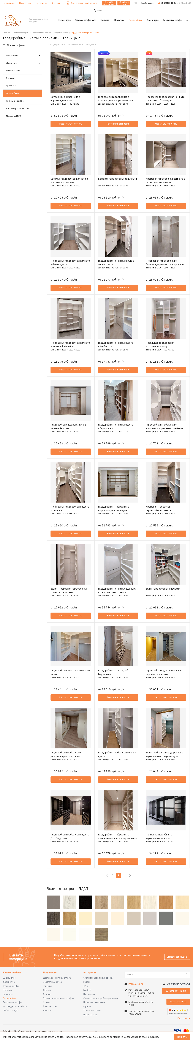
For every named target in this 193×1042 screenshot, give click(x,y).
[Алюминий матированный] (53, 902)
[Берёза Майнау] (182, 902)
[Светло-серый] (150, 918)
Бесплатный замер (52, 982)
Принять (182, 1036)
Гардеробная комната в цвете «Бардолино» (115, 426)
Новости (47, 1010)
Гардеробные (12, 93)
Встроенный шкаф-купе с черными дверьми (65, 98)
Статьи (46, 1002)
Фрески (87, 1006)
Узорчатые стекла (92, 1010)
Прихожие (11, 85)
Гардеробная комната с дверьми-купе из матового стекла (117, 590)
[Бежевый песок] (101, 918)
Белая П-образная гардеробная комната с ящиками (69, 590)
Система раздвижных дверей (98, 977)
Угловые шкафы (13, 70)
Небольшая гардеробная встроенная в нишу (160, 344)
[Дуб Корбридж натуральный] (69, 918)
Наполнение (89, 994)
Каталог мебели (12, 972)
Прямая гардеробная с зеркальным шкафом (159, 836)
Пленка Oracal (90, 1014)
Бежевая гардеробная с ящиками (117, 178)
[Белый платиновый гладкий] (182, 918)
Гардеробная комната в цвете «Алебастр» (115, 344)
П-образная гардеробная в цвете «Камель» (70, 508)
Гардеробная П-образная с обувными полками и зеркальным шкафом (117, 838)
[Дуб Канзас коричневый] (101, 934)
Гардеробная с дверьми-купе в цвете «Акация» (68, 426)
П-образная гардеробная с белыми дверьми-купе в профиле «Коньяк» (165, 264)
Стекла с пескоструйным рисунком (100, 998)
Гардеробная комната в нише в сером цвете (116, 262)
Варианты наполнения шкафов (58, 998)
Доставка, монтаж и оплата (57, 977)
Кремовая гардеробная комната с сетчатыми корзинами (165, 180)
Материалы (89, 972)
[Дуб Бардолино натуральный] (101, 902)
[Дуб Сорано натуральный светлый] (134, 902)
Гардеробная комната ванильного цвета (70, 672)
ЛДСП (86, 986)
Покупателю (50, 972)
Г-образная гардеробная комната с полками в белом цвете (165, 98)
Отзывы (47, 990)
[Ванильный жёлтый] (85, 918)
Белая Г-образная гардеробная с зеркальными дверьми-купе (164, 754)
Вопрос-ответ (50, 1006)
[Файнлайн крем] (150, 902)
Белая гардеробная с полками (163, 588)
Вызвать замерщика (109, 3)
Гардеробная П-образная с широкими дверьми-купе (113, 508)
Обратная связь (124, 3)
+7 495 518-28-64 (169, 3)
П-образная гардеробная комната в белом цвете (70, 262)
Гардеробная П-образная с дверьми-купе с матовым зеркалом (66, 756)
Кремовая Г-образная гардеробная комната (158, 508)
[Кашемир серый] (134, 918)
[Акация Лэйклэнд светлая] (117, 902)
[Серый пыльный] (166, 918)
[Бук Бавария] (166, 902)
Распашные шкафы (15, 101)
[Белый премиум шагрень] (69, 934)
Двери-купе (11, 63)
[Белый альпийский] (85, 934)
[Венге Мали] (53, 918)
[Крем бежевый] (117, 918)
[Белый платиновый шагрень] (53, 934)
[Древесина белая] (69, 902)
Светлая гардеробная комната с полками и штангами (69, 180)
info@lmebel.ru (147, 3)
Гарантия (47, 986)
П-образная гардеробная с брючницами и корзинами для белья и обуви (115, 100)
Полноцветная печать (94, 1002)
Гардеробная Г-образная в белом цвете (117, 754)
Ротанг (86, 982)
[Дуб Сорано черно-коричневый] (85, 902)
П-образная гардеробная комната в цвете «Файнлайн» (70, 344)
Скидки (47, 994)
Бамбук (87, 990)
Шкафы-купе (12, 55)
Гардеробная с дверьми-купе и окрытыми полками (164, 672)
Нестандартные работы (17, 108)
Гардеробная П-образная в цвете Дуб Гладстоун (70, 836)
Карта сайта (183, 1018)
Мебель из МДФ (13, 116)
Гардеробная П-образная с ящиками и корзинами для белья (164, 426)
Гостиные (10, 78)
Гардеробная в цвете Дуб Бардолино (113, 672)
